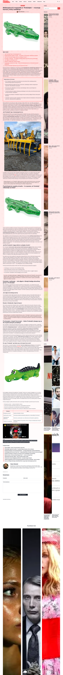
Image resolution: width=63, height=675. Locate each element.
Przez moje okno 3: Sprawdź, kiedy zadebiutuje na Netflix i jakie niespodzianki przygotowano (47, 517)
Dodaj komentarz (23, 494)
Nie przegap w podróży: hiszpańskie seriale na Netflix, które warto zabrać (56, 429)
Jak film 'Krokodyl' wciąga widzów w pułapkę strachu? (16, 57)
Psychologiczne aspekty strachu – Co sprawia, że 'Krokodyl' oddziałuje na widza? (21, 55)
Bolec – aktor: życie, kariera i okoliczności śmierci (54, 146)
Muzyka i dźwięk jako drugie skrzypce (12, 61)
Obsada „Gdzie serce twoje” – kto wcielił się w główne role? (54, 212)
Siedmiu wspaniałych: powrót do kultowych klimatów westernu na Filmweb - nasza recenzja (22, 459)
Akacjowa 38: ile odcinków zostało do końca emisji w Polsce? (54, 14)
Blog (44, 1)
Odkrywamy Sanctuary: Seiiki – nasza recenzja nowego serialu (16, 456)
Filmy (16, 1)
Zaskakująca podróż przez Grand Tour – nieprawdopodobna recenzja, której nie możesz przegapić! (23, 452)
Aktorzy (25, 1)
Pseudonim (5, 478)
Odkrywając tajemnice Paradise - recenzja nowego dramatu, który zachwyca (19, 449)
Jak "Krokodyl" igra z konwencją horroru (13, 54)
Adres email (25, 478)
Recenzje (29, 1)
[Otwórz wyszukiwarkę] (58, 1)
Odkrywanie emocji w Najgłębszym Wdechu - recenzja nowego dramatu (18, 457)
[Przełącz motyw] (59, 1)
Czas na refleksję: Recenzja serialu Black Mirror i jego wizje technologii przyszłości (20, 460)
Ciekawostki (39, 1)
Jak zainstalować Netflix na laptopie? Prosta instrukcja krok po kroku (47, 429)
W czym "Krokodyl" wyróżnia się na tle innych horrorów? (16, 65)
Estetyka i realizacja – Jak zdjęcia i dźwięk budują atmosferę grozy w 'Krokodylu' (21, 58)
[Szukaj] (59, 8)
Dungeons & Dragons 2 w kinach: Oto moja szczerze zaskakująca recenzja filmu (20, 453)
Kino (13, 1)
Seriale (20, 1)
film (15, 174)
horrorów (19, 346)
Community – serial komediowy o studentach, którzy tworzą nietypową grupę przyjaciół (54, 81)
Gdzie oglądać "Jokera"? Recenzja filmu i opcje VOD (14, 447)
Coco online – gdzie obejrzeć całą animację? (54, 278)
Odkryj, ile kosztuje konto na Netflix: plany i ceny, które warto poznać (55, 516)
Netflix (34, 1)
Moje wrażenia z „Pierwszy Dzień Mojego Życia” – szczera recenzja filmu (18, 455)
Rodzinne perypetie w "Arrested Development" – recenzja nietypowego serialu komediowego (22, 450)
